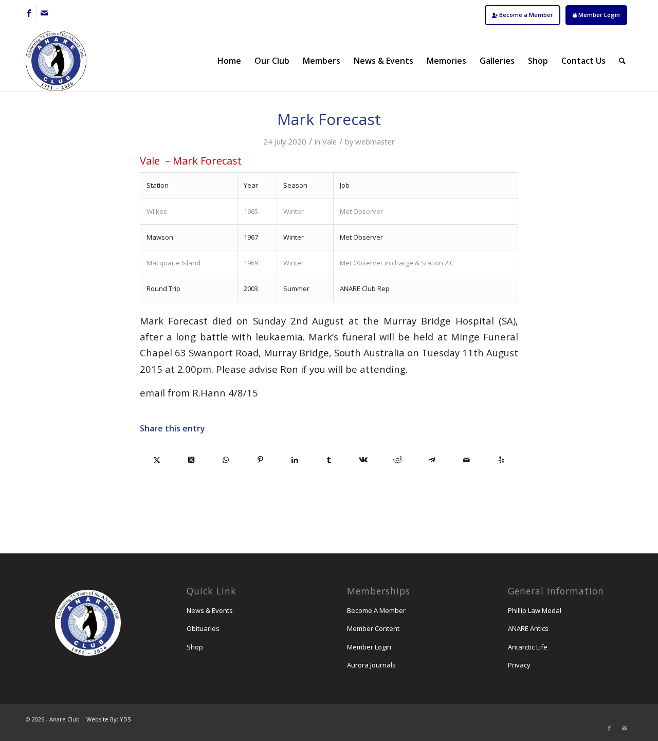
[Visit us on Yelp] (501, 460)
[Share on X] (157, 460)
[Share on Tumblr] (329, 460)
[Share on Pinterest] (260, 460)
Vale (329, 141)
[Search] (622, 60)
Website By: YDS (108, 719)
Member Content (373, 628)
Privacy (519, 665)
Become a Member (525, 15)
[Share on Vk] (363, 460)
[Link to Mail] (44, 13)
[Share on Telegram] (432, 460)
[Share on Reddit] (397, 460)
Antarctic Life (527, 647)
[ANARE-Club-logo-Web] (56, 60)
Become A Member (376, 610)
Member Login (598, 15)
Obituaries (203, 628)
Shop (195, 647)
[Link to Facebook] (28, 13)
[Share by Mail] (466, 460)
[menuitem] (522, 15)
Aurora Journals (371, 665)
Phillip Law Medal (534, 610)
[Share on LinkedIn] (295, 460)
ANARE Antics (528, 628)
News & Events (210, 610)
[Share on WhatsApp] (226, 460)
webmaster (375, 141)
